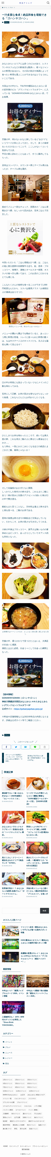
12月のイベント (34, 1091)
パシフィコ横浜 (8, 1110)
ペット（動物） (34, 1110)
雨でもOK (23, 1129)
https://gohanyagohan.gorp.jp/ (28, 709)
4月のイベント (7, 1083)
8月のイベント (20, 1087)
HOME (5, 1146)
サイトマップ (14, 1146)
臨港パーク (42, 1125)
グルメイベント (22, 1102)
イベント (8, 1042)
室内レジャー (7, 1117)
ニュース (8, 1053)
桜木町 (5, 1121)
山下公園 (17, 1117)
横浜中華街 (6, 1125)
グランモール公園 (8, 1102)
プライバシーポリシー (40, 1146)
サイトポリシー (25, 1146)
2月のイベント (20, 1080)
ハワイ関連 (37, 1106)
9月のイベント (32, 1087)
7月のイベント (7, 1087)
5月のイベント (20, 1083)
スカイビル (27, 1106)
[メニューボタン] (3, 3)
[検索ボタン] (48, 3)
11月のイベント (21, 1091)
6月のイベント (32, 1083)
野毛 (15, 1129)
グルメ (7, 22)
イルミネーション (20, 1098)
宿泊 (7, 1063)
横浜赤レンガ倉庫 (18, 1125)
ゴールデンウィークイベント (12, 1106)
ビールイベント (21, 1110)
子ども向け (37, 1113)
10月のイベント (8, 1091)
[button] (6, 747)
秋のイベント (31, 1125)
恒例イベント (27, 1117)
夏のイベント (27, 1113)
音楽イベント (33, 1129)
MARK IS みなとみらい (10, 1095)
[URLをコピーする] (44, 747)
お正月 (23, 1095)
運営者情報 (25, 1149)
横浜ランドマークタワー (18, 1121)
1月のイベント (7, 1080)
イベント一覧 (7, 1098)
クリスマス (32, 1098)
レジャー (8, 1058)
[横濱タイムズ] (25, 3)
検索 (44, 911)
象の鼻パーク (7, 1129)
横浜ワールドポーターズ (36, 1121)
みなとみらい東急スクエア (36, 1095)
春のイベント (38, 1117)
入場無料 (6, 1113)
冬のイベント (16, 1113)
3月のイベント (32, 1080)
